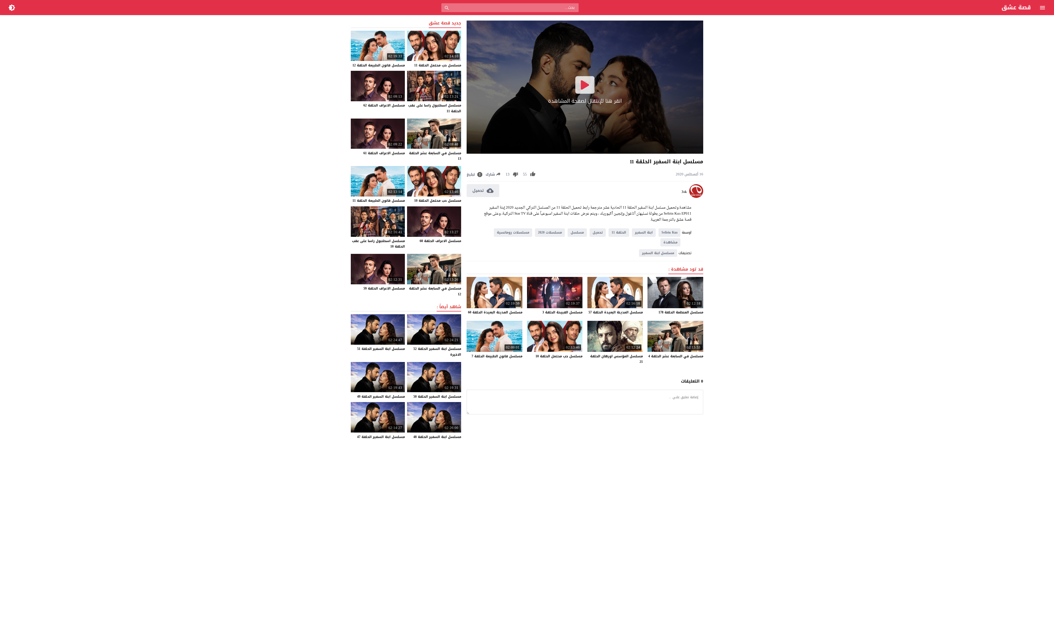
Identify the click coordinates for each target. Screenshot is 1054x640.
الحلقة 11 (619, 232)
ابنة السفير (644, 232)
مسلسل (577, 232)
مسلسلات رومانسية (513, 232)
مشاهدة (670, 242)
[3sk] (696, 196)
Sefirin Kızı (669, 232)
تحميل (598, 232)
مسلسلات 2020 (550, 232)
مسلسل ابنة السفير (658, 253)
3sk (684, 192)
